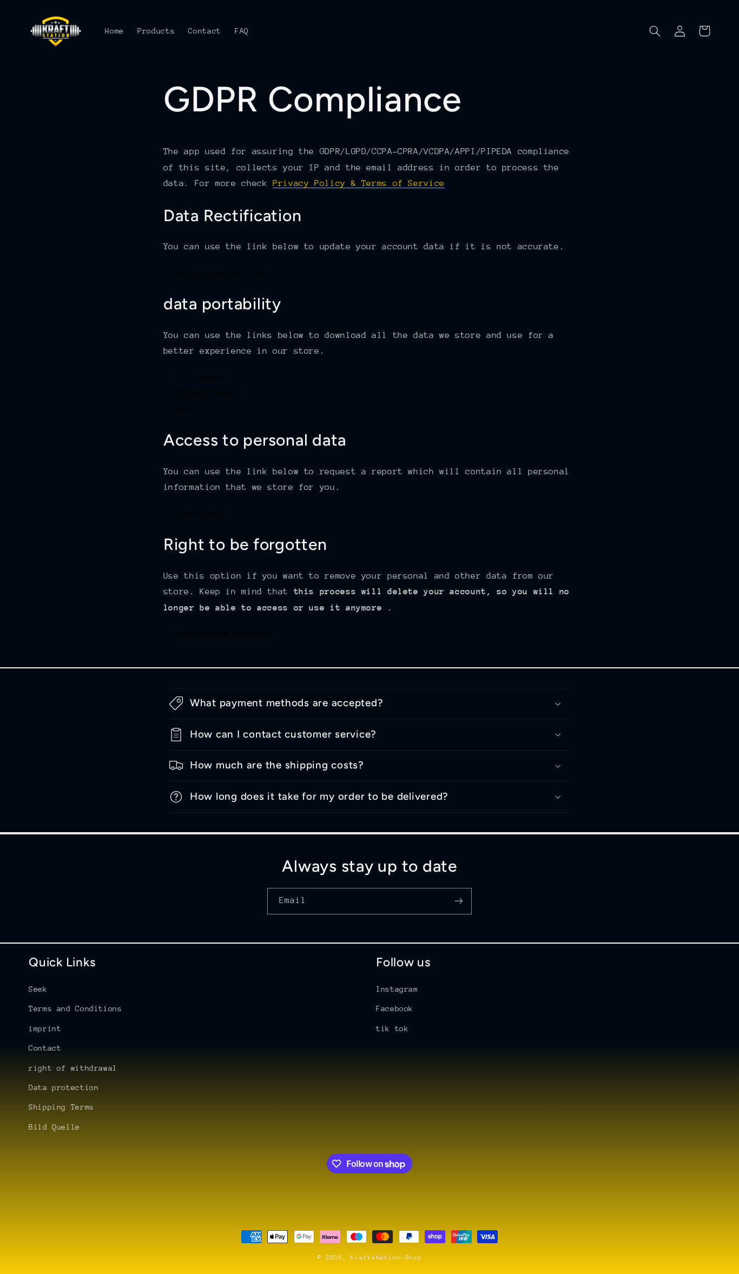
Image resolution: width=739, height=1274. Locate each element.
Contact (45, 1048)
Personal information (207, 392)
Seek (38, 989)
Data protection (63, 1087)
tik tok (392, 1028)
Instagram (397, 989)
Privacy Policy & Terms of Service (359, 183)
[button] (654, 30)
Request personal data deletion (223, 633)
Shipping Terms (61, 1107)
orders (184, 408)
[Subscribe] (458, 901)
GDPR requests (199, 377)
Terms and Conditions (75, 1008)
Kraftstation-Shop (386, 1257)
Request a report (201, 513)
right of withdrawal (73, 1068)
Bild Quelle (54, 1127)
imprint (45, 1028)
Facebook (394, 1008)
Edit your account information (221, 272)
